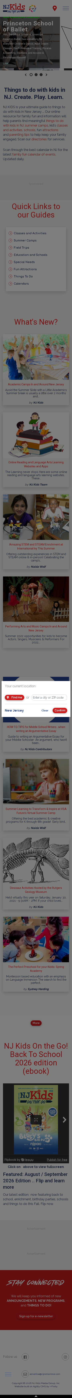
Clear (44, 710)
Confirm (60, 710)
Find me (16, 697)
